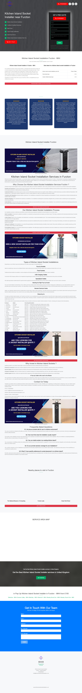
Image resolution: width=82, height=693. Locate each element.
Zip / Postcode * (24, 628)
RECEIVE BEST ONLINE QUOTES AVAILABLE (41, 83)
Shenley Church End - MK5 (67, 597)
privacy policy (56, 48)
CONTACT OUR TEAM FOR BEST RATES (41, 232)
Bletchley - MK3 (33, 597)
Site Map (41, 665)
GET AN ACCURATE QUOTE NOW (41, 360)
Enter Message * (24, 633)
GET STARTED (41, 577)
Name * (22, 613)
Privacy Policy (41, 664)
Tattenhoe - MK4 (12, 597)
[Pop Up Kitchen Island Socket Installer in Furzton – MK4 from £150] (41, 658)
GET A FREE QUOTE (41, 505)
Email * (22, 618)
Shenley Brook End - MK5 (53, 597)
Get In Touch (11, 42)
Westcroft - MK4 (42, 597)
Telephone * (23, 623)
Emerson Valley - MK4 (22, 597)
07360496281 (63, 4)
